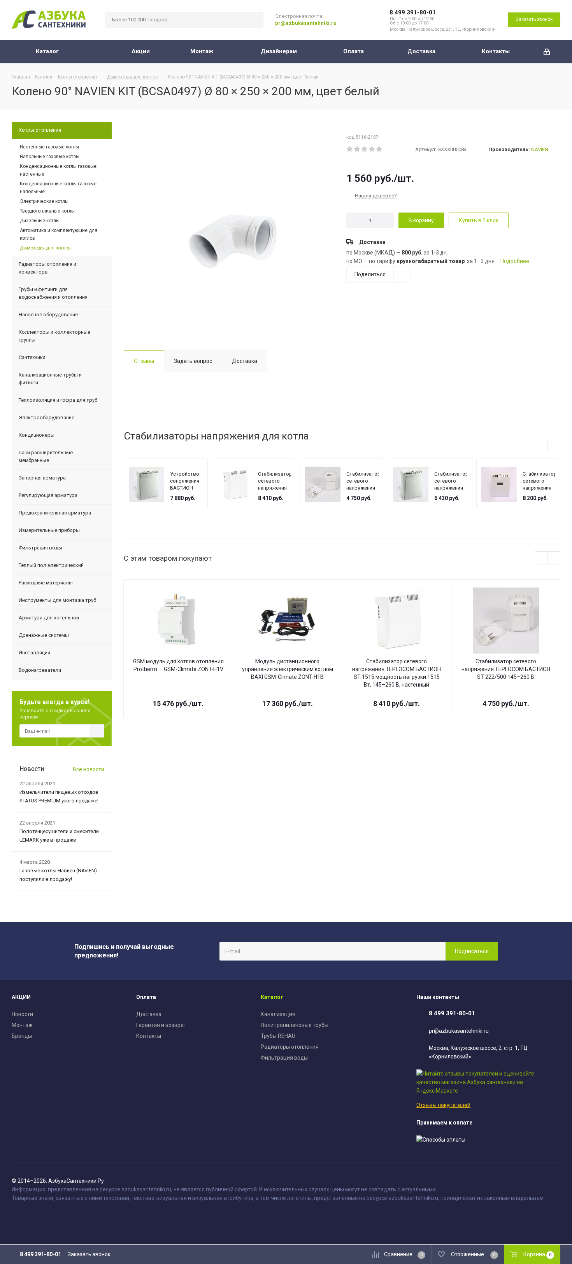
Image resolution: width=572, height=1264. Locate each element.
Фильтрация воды (284, 1058)
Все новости (88, 769)
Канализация (278, 1014)
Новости (22, 1014)
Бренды (22, 1036)
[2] (357, 149)
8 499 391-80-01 (413, 12)
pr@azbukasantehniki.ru (306, 23)
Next (553, 446)
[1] (350, 149)
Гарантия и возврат (161, 1025)
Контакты (148, 1036)
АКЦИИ (21, 997)
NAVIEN (539, 149)
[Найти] (254, 20)
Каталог (272, 997)
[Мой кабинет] (546, 51)
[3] (364, 149)
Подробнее (514, 261)
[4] (372, 149)
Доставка (148, 1014)
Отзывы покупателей (443, 1105)
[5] (379, 149)
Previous (541, 446)
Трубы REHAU (278, 1036)
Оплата (146, 997)
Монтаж (22, 1025)
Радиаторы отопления (290, 1047)
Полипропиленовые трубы (294, 1025)
